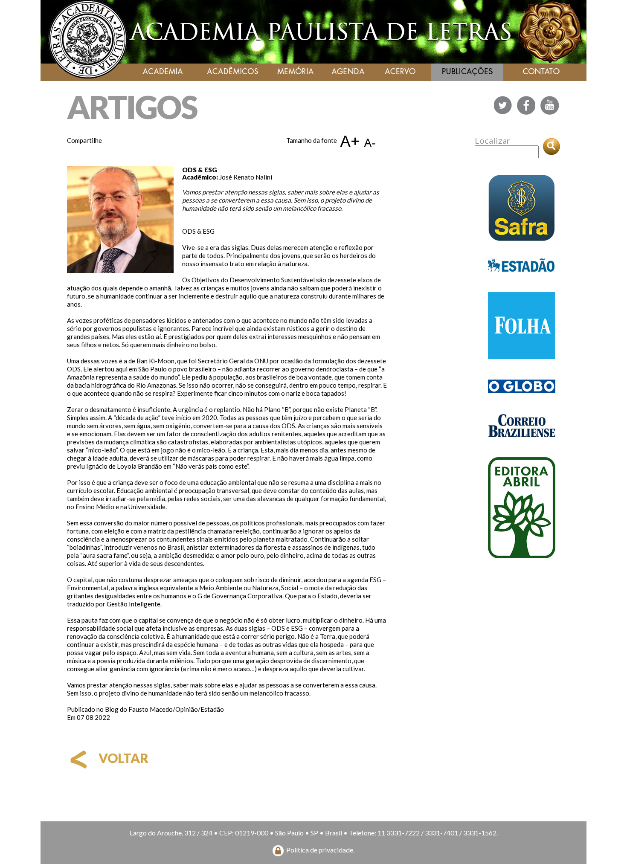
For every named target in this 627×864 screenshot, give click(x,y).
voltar (122, 757)
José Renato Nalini (245, 177)
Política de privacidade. (320, 850)
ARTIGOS (132, 107)
